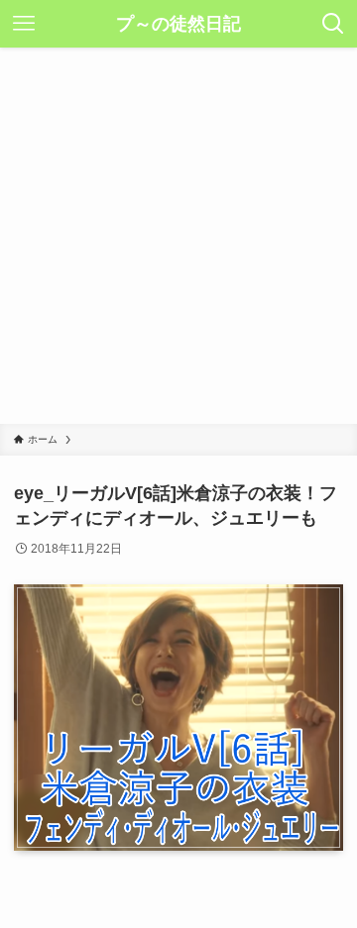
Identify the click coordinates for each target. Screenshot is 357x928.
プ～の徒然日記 (178, 24)
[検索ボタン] (333, 24)
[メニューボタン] (24, 24)
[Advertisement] (178, 235)
